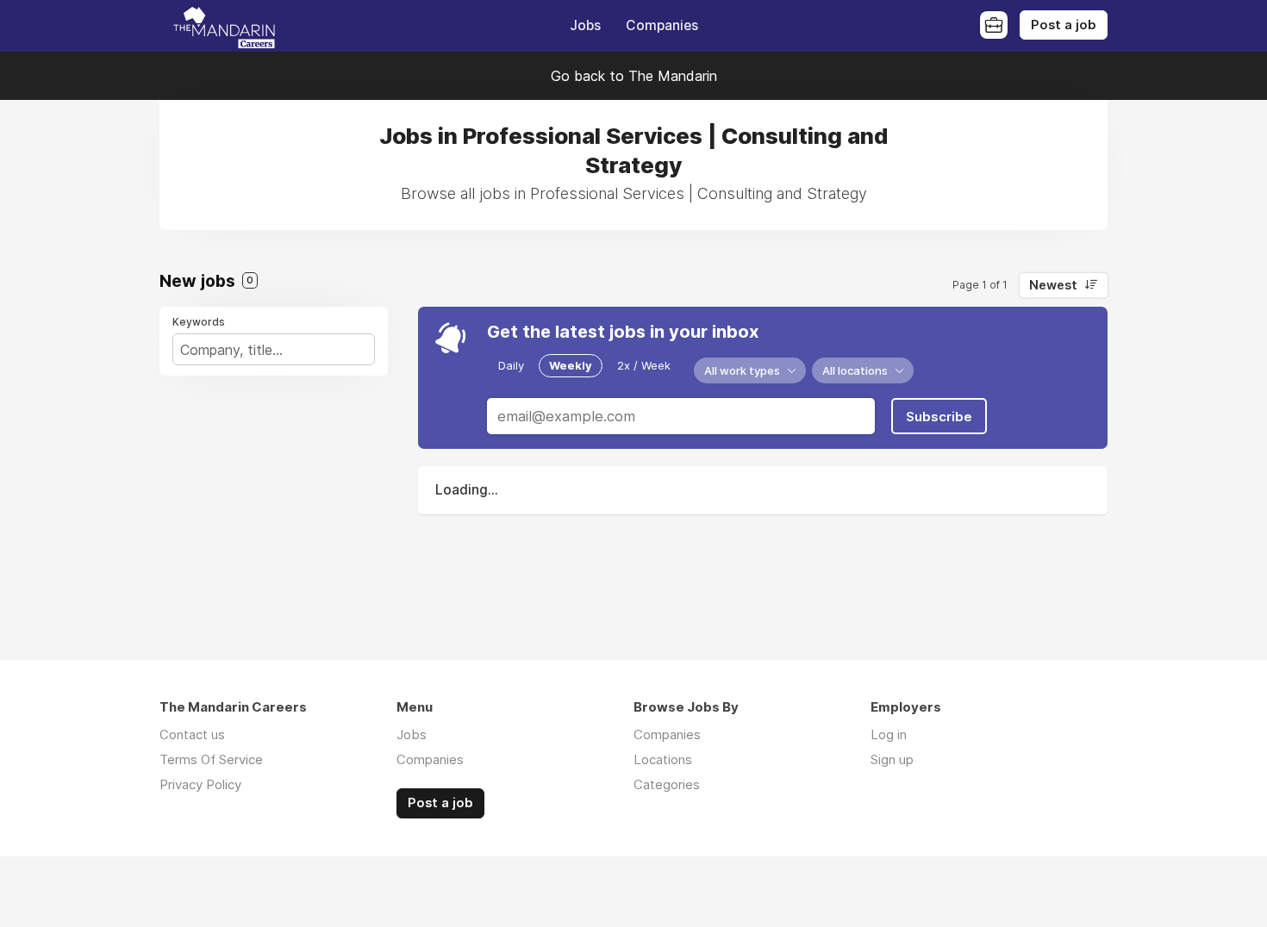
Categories (667, 784)
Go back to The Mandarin (634, 75)
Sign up (892, 759)
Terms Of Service (211, 759)
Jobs (585, 25)
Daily (511, 365)
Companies (662, 25)
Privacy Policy (200, 784)
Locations (663, 759)
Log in (889, 734)
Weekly (570, 365)
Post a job (1063, 25)
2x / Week (644, 365)
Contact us (192, 734)
